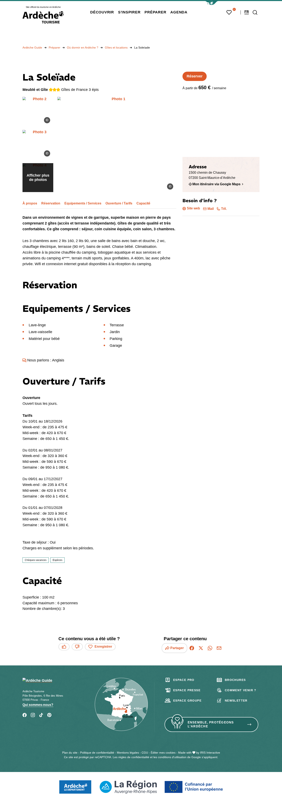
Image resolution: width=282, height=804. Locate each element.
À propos (30, 203)
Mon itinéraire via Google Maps (216, 184)
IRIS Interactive (210, 752)
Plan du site (69, 752)
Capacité (143, 203)
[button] (211, 3)
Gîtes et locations (116, 47)
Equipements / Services (82, 203)
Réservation (50, 203)
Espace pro (183, 680)
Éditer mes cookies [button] (163, 752)
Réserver (195, 76)
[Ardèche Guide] (43, 17)
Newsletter (236, 700)
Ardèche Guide (32, 47)
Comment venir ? (240, 690)
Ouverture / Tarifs (118, 203)
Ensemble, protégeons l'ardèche (211, 724)
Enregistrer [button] (103, 646)
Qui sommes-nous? (38, 705)
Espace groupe (187, 700)
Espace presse (186, 690)
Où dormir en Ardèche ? (82, 47)
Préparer (54, 47)
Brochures (235, 680)
